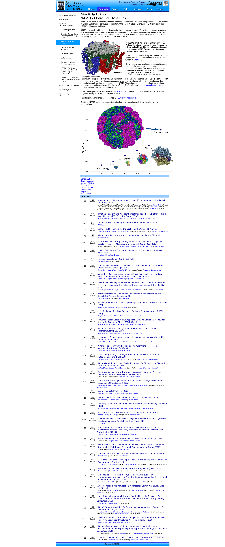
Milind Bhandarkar (115, 471)
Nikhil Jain (101, 225)
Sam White (132, 218)
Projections (121, 92)
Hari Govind (101, 408)
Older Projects (65, 90)
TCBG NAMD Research (126, 98)
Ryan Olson (121, 279)
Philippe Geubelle (147, 408)
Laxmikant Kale (87, 187)
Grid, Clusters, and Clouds (69, 85)
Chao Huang (112, 385)
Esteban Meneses (126, 316)
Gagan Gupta (113, 324)
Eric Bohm (149, 246)
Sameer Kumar (125, 350)
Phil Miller (125, 218)
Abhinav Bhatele (87, 183)
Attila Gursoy (146, 512)
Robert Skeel (153, 207)
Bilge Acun (85, 192)
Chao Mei (85, 185)
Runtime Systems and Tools (67, 95)
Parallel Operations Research (67, 48)
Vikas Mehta (101, 423)
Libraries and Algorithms (68, 15)
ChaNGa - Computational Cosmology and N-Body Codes (69, 35)
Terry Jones (146, 270)
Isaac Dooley (130, 324)
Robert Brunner (103, 456)
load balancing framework (152, 85)
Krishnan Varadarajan (122, 513)
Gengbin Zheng (87, 179)
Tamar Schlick (102, 464)
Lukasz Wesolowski (115, 342)
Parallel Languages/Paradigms (66, 24)
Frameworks (64, 19)
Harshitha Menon (103, 218)
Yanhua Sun (86, 189)
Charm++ (137, 60)
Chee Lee (133, 434)
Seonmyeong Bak (115, 218)
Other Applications (67, 54)
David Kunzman (87, 181)
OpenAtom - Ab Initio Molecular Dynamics (68, 63)
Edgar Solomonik (135, 342)
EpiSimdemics (66, 58)
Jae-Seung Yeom (123, 231)
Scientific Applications (67, 30)
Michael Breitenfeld (134, 408)
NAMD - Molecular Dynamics (67, 42)
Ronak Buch (86, 194)
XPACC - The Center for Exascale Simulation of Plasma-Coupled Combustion (69, 70)
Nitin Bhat (140, 218)
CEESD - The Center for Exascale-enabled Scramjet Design (70, 79)
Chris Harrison (158, 290)
